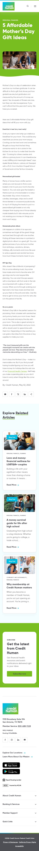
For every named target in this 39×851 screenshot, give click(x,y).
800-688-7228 (24, 726)
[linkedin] (18, 739)
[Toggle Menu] (35, 6)
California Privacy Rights (27, 842)
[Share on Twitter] (18, 394)
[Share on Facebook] (11, 394)
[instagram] (11, 739)
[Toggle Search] (27, 6)
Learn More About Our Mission (16, 756)
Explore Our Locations (13, 752)
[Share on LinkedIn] (24, 394)
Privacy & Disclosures (10, 842)
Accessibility (19, 846)
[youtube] (24, 739)
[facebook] (5, 739)
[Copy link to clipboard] (31, 394)
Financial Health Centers (17, 371)
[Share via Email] (5, 394)
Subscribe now (19, 673)
